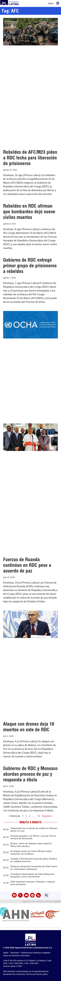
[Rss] (38, 895)
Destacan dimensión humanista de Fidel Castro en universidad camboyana (33, 867)
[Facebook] (14, 895)
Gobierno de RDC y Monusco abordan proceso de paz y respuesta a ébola (30, 774)
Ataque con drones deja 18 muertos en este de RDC (28, 727)
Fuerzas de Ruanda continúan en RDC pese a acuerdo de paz (27, 565)
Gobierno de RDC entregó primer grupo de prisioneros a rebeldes (30, 265)
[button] (46, 895)
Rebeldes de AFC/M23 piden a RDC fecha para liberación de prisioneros (30, 157)
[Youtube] (26, 895)
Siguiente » (47, 816)
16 (38, 816)
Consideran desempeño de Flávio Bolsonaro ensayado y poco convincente (32, 875)
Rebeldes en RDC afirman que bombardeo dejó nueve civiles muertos (29, 211)
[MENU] (57, 3)
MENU (51, 4)
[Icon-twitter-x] (20, 895)
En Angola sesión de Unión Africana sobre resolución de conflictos (31, 852)
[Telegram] (32, 895)
